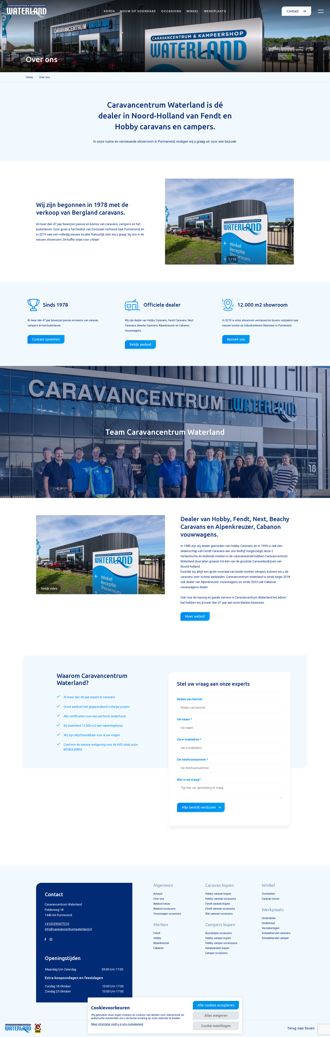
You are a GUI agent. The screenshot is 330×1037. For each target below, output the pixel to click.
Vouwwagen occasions (167, 913)
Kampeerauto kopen (217, 948)
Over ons (158, 898)
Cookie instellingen (216, 1026)
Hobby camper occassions (221, 943)
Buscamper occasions (218, 933)
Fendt (156, 933)
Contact (293, 11)
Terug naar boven (301, 1028)
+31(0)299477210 (57, 924)
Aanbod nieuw (161, 903)
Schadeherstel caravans (276, 933)
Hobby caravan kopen (218, 893)
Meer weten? (195, 616)
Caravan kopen (219, 885)
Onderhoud (268, 923)
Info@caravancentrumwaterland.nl (68, 929)
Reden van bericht (189, 699)
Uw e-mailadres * (189, 739)
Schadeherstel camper (275, 938)
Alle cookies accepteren (215, 1005)
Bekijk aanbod (140, 344)
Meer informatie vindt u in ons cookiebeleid (117, 1024)
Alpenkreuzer (161, 943)
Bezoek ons (236, 339)
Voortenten (268, 893)
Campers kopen (220, 924)
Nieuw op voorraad (138, 11)
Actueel (157, 893)
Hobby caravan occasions (220, 898)
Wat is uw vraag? (189, 779)
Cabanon (158, 948)
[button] (289, 222)
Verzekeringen (270, 928)
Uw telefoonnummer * (192, 759)
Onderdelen (269, 918)
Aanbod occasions (164, 908)
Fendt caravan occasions (220, 908)
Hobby (157, 938)
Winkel (192, 11)
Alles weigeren (215, 1015)
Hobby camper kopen (218, 938)
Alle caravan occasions (219, 913)
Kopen (109, 11)
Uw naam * (184, 719)
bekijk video (49, 588)
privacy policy (73, 749)
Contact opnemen (46, 339)
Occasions (171, 11)
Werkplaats (215, 11)
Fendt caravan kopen (217, 903)
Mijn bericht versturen (199, 807)
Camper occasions (216, 953)
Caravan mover (270, 898)
